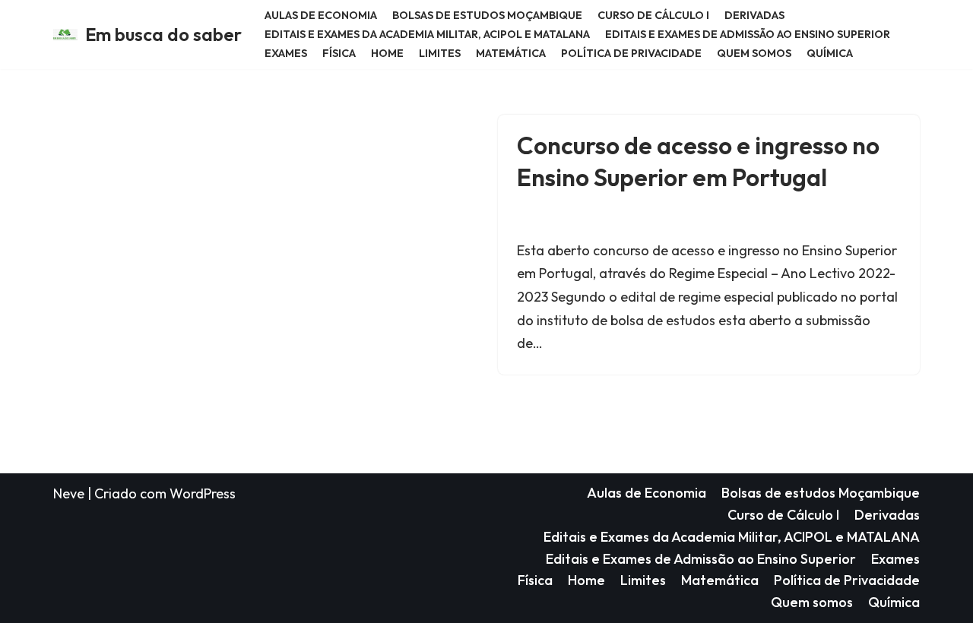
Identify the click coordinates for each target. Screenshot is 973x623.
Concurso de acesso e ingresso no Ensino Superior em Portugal (698, 161)
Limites (440, 53)
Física (339, 53)
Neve (68, 493)
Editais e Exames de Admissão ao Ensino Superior (747, 34)
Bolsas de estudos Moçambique (487, 15)
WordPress (203, 493)
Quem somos (754, 53)
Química (830, 53)
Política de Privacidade (631, 53)
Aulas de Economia (321, 15)
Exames (286, 53)
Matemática (511, 53)
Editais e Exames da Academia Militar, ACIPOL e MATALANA (427, 34)
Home (387, 53)
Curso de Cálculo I (653, 15)
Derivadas (754, 15)
